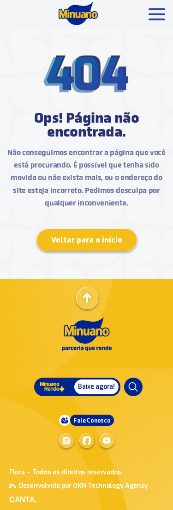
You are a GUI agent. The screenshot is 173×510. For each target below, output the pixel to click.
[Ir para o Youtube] (106, 440)
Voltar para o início (86, 240)
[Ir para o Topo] (87, 298)
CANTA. (22, 500)
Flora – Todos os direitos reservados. (66, 472)
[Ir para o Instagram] (66, 440)
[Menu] (133, 387)
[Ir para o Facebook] (86, 440)
